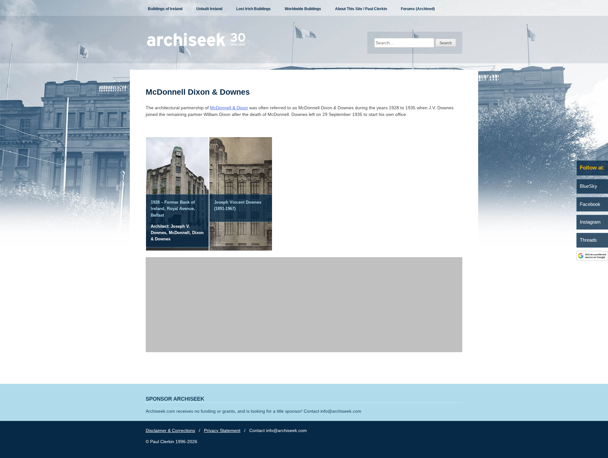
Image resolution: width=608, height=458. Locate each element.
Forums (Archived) (418, 9)
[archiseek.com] (196, 45)
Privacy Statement (222, 430)
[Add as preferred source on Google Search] (592, 259)
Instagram (590, 222)
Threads (588, 240)
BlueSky (588, 186)
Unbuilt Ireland (209, 9)
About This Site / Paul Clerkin (361, 9)
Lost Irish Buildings (253, 9)
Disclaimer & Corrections (170, 430)
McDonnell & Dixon (229, 107)
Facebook (590, 204)
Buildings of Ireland (165, 9)
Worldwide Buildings (303, 9)
